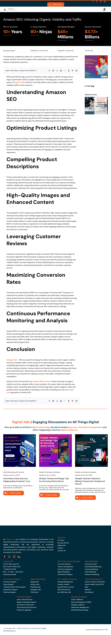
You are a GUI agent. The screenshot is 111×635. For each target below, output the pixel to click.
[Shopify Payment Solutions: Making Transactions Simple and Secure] (91, 435)
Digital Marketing (64, 572)
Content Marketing (91, 569)
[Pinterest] (72, 70)
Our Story (61, 540)
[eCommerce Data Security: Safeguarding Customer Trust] (19, 435)
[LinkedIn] (61, 70)
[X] (53, 70)
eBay (86, 587)
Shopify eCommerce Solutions (49, 472)
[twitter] (97, 1)
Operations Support (10, 590)
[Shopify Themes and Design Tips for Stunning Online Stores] (55, 435)
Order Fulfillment (77, 599)
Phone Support (8, 584)
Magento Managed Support (26, 602)
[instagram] (101, 1)
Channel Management (93, 579)
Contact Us (62, 551)
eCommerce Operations (25, 605)
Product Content (63, 584)
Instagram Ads (35, 590)
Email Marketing (90, 572)
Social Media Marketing (93, 567)
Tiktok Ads (34, 592)
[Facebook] (49, 70)
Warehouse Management (80, 607)
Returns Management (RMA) (81, 602)
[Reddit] (57, 70)
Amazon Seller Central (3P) (94, 584)
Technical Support (9, 592)
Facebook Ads (35, 587)
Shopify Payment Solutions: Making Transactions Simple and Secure (90, 481)
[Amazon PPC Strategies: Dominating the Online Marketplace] (96, 98)
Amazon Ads (69, 51)
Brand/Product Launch (66, 587)
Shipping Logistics (77, 605)
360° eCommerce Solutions (69, 561)
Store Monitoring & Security (27, 607)
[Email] (76, 70)
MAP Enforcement (64, 590)
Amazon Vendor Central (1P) (95, 582)
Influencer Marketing (92, 574)
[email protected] (9, 574)
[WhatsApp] (65, 70)
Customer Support (9, 582)
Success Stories (63, 543)
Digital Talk (61, 545)
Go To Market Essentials (67, 579)
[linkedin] (105, 1)
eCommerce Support (65, 574)
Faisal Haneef (10, 51)
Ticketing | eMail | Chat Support (14, 587)
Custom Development (65, 567)
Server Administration (25, 599)
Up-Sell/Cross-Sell (64, 592)
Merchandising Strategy (79, 610)
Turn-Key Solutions (64, 564)
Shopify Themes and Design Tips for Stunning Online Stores (54, 479)
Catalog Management (65, 582)
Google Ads (34, 582)
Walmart (88, 590)
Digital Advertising (37, 579)
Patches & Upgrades (24, 610)
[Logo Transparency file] (10, 9)
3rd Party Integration (65, 569)
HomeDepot (89, 592)
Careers (60, 548)
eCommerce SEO (91, 564)
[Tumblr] (69, 70)
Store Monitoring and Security (13, 472)
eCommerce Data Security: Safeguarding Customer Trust (16, 479)
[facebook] (93, 1)
